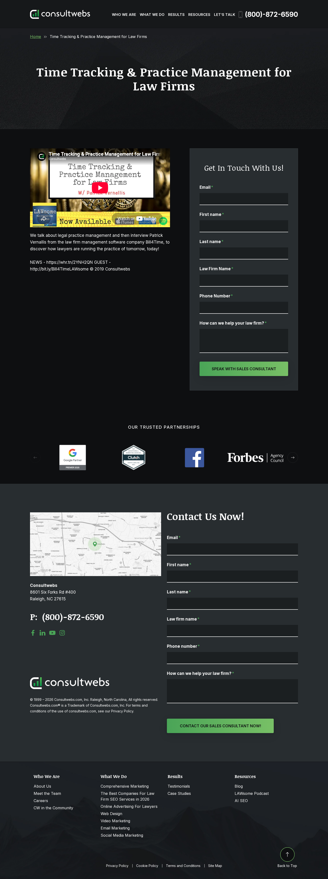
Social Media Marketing (122, 835)
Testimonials (179, 786)
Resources (199, 14)
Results (176, 14)
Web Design (111, 813)
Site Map (215, 866)
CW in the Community (53, 807)
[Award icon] (72, 447)
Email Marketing (115, 828)
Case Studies (179, 793)
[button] (292, 457)
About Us (42, 786)
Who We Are (124, 14)
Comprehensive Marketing (125, 786)
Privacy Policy (117, 866)
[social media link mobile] (33, 633)
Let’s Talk (224, 14)
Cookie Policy (147, 866)
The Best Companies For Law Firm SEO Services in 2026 (127, 796)
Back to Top (287, 866)
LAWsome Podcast (252, 793)
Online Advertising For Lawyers (129, 806)
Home (35, 36)
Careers (41, 800)
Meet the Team (47, 793)
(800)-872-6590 (271, 14)
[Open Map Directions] (95, 514)
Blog (239, 786)
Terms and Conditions (183, 866)
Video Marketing (115, 820)
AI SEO (241, 800)
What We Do (152, 14)
